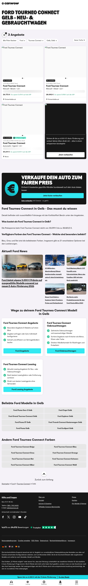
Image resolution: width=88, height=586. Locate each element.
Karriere (74, 500)
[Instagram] (14, 518)
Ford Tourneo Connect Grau (22, 453)
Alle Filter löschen (9, 41)
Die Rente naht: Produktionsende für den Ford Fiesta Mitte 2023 (76, 300)
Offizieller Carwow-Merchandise (49, 507)
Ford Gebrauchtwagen (65, 351)
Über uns (42, 497)
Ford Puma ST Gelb (23, 422)
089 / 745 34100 (13, 505)
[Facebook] (3, 518)
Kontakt (41, 500)
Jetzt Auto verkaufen (52, 196)
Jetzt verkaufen (65, 155)
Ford (13, 484)
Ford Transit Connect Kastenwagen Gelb (65, 422)
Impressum (71, 540)
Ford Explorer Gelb (65, 416)
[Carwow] (10, 3)
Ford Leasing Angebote (22, 389)
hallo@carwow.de (12, 508)
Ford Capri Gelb (65, 410)
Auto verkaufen (26, 201)
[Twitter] (8, 518)
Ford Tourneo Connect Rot (22, 459)
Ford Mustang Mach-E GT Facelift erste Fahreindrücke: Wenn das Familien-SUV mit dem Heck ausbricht (76, 274)
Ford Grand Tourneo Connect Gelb (23, 416)
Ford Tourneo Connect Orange (65, 453)
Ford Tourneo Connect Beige (22, 447)
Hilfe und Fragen (9, 497)
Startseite (5, 484)
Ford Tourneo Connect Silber (22, 465)
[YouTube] (19, 518)
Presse (74, 497)
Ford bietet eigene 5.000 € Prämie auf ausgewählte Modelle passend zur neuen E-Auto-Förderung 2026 (22, 283)
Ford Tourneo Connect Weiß (65, 465)
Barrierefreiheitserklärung (58, 540)
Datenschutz (44, 540)
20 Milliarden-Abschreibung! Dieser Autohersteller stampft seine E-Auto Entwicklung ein (54, 274)
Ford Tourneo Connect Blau (65, 447)
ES (19, 546)
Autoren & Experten (45, 503)
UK (12, 546)
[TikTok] (25, 518)
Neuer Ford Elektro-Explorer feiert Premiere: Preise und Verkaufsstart (54, 300)
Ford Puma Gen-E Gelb (22, 410)
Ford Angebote (22, 351)
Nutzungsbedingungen (9, 540)
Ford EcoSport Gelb (65, 428)
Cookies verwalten (24, 540)
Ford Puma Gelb (22, 428)
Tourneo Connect (23, 484)
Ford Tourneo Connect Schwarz (65, 459)
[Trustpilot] (42, 527)
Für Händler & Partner (79, 503)
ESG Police (35, 540)
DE (6, 546)
